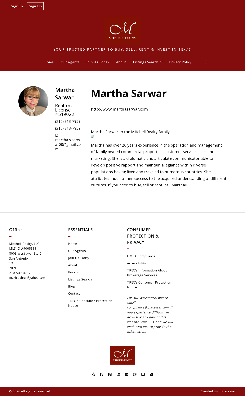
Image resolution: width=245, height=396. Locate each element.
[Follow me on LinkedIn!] (118, 374)
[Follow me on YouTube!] (143, 374)
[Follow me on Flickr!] (126, 374)
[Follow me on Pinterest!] (110, 374)
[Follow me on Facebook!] (102, 374)
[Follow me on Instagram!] (135, 374)
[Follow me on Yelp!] (93, 374)
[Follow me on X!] (151, 374)
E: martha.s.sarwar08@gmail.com (68, 142)
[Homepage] (122, 31)
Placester (228, 391)
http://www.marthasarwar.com (119, 109)
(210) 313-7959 (68, 121)
